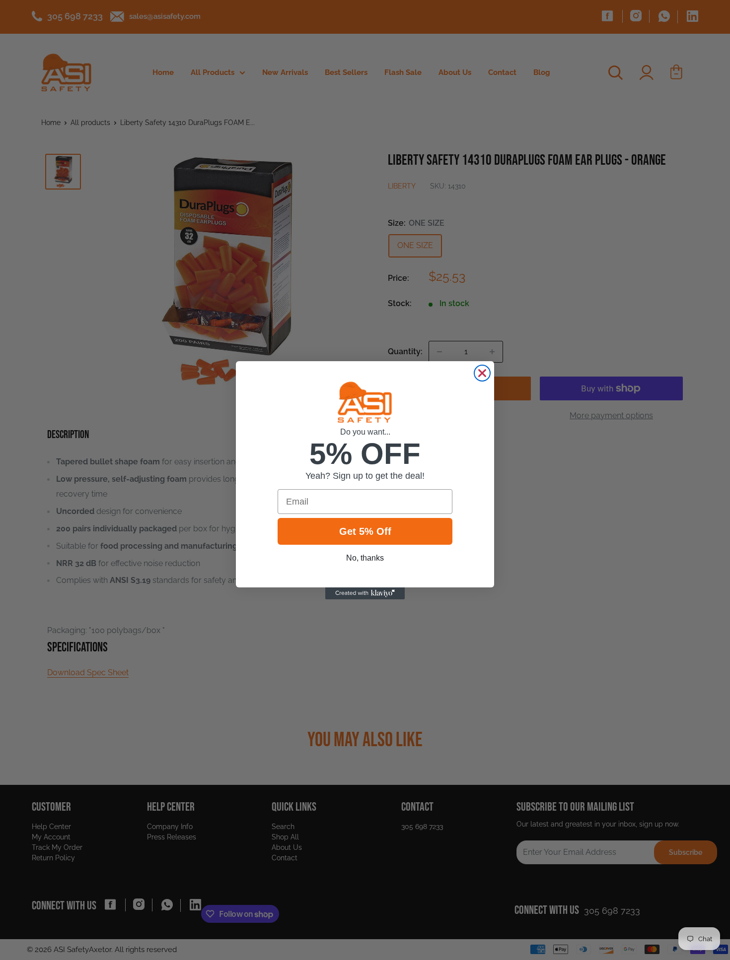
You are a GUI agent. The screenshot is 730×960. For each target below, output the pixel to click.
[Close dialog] (482, 373)
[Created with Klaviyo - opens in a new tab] (365, 593)
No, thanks (365, 558)
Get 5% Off (365, 531)
